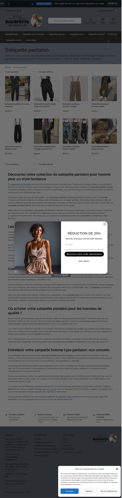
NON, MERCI (84, 261)
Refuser (89, 491)
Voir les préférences (108, 491)
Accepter (70, 491)
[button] (117, 469)
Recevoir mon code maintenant (84, 254)
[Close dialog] (104, 224)
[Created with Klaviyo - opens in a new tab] (61, 275)
